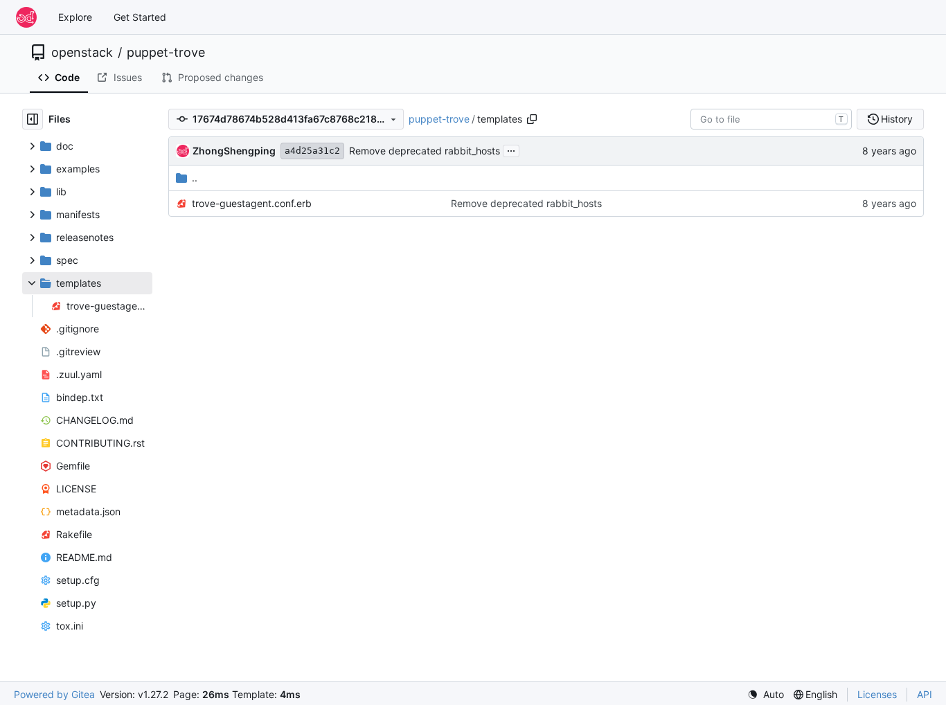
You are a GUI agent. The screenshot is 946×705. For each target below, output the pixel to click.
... (511, 149)
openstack (82, 53)
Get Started (140, 17)
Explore (75, 17)
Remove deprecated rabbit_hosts (424, 151)
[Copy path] (532, 119)
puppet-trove (166, 53)
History (897, 119)
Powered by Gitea (54, 694)
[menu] (765, 694)
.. (194, 178)
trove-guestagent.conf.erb (252, 203)
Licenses (877, 694)
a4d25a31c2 (312, 150)
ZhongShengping (234, 151)
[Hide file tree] (32, 119)
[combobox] (771, 119)
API (924, 694)
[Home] (26, 17)
